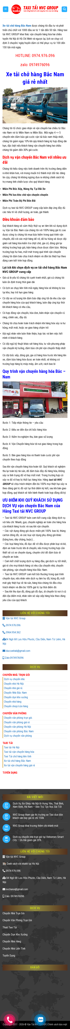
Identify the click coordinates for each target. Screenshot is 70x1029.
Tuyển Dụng (9, 955)
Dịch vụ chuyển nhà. (14, 679)
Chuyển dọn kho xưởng (16, 697)
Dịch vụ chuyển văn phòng (18, 735)
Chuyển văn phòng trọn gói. (18, 717)
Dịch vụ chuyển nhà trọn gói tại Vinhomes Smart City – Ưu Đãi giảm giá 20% (38, 838)
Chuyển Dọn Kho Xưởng (15, 934)
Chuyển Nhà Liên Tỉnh (14, 948)
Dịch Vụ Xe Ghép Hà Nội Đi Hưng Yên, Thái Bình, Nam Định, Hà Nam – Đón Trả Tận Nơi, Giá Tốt (38, 805)
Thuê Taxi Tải (10, 927)
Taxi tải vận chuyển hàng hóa (19, 751)
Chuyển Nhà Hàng (12, 941)
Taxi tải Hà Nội (11, 747)
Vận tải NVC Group (15, 618)
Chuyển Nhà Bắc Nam (15, 692)
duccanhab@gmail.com (17, 650)
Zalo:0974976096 (14, 657)
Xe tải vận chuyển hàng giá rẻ (19, 765)
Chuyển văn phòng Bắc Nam (19, 731)
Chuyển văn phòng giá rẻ (17, 722)
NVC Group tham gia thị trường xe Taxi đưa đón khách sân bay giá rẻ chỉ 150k (38, 816)
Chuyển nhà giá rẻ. (13, 688)
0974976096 (39, 64)
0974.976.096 (13, 625)
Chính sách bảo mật (57, 1024)
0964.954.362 (13, 632)
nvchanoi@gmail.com (16, 889)
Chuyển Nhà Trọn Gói (13, 913)
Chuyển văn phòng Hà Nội (17, 726)
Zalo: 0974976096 (14, 896)
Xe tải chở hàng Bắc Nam (17, 760)
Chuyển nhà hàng (12, 701)
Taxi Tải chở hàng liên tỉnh (17, 756)
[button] (5, 9)
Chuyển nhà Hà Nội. (14, 683)
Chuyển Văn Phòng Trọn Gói (17, 920)
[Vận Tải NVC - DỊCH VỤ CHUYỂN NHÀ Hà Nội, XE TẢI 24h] (35, 9)
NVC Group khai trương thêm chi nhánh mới (35, 825)
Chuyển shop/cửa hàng (16, 706)
